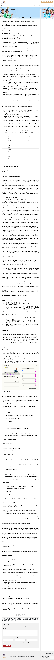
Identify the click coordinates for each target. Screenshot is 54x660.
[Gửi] (52, 6)
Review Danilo (26, 619)
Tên (4, 637)
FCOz (14, 619)
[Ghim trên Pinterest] (22, 615)
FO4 (15, 619)
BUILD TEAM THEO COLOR (26, 5)
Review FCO (5, 620)
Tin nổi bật (44, 9)
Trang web (29, 637)
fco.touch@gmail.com (46, 654)
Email (16, 637)
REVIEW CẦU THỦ (34, 5)
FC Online (11, 619)
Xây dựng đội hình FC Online (12, 620)
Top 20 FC (44, 12)
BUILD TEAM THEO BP (17, 5)
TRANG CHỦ (4, 5)
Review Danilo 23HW (32, 619)
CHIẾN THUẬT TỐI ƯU (10, 5)
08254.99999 (44, 656)
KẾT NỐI (38, 5)
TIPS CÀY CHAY (43, 5)
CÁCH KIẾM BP (48, 5)
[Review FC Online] (6, 2)
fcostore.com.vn (45, 657)
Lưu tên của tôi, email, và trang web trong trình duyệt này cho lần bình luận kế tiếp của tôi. (21, 642)
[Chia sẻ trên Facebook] (16, 615)
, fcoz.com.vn (23, 654)
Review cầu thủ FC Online (20, 619)
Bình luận (5, 628)
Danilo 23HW (8, 619)
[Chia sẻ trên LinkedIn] (24, 615)
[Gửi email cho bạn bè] (20, 615)
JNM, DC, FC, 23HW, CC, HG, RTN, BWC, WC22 (17, 618)
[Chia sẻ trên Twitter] (18, 615)
